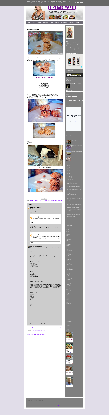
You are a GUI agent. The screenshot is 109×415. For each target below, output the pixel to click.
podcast (67, 274)
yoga (67, 302)
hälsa (67, 253)
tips (67, 289)
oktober (69, 177)
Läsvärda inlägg (71, 22)
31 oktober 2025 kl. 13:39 (38, 261)
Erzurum (31, 299)
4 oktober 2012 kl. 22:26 (36, 207)
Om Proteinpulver (64, 22)
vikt (67, 299)
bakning (67, 228)
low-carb (45, 200)
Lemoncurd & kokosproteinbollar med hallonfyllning (73, 215)
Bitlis (31, 304)
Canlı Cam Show (33, 265)
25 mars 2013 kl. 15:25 (37, 226)
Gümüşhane (32, 302)
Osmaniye (32, 297)
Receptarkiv (39, 22)
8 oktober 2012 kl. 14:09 (43, 217)
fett (67, 240)
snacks (67, 284)
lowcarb (67, 268)
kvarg (67, 262)
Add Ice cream (68, 225)
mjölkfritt (68, 272)
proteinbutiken (68, 277)
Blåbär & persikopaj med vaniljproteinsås (74, 205)
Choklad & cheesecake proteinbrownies (74, 204)
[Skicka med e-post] (41, 199)
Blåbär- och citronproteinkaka (72, 183)
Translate (73, 97)
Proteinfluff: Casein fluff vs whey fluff (76, 146)
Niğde (31, 295)
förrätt (67, 245)
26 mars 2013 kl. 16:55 (43, 235)
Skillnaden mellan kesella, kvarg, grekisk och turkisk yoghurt (74, 137)
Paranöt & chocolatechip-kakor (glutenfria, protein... (74, 200)
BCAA (67, 230)
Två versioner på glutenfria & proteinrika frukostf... (74, 210)
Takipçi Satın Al (33, 274)
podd (67, 275)
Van (31, 303)
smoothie (68, 283)
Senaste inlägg (30, 328)
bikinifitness (68, 231)
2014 (68, 170)
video (67, 298)
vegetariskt (68, 297)
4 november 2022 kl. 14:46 (37, 246)
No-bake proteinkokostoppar (72, 182)
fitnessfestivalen (69, 243)
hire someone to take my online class (37, 249)
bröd (67, 235)
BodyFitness (68, 233)
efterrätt (31, 200)
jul (66, 256)
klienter (67, 259)
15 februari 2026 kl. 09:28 (38, 281)
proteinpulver (54, 200)
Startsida (28, 22)
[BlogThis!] (42, 199)
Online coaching (45, 22)
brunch (67, 234)
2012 (68, 173)
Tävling (67, 293)
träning (67, 290)
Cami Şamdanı (33, 275)
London (67, 265)
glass (67, 249)
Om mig (33, 22)
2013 (68, 171)
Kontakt (77, 22)
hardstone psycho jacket (34, 255)
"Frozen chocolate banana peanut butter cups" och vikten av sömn (76, 152)
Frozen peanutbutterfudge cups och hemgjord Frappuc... (73, 212)
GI (34, 200)
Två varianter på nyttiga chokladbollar (75, 158)
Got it (81, 2)
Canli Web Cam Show (34, 264)
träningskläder (68, 292)
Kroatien (67, 260)
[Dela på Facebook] (45, 199)
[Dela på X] (44, 199)
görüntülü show (37, 285)
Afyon (31, 300)
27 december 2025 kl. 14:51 (38, 271)
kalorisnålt (68, 258)
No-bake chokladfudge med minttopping (74, 189)
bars (67, 229)
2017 (67, 165)
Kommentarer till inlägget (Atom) (39, 330)
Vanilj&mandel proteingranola (72, 194)
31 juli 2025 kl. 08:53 (43, 255)
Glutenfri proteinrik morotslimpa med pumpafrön (73, 203)
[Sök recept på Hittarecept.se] (69, 321)
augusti (69, 181)
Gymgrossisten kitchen (70, 251)
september (69, 179)
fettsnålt (67, 241)
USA (67, 294)
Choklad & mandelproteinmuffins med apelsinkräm (73, 219)
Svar (32, 215)
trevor (31, 246)
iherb (67, 255)
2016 (68, 167)
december (69, 174)
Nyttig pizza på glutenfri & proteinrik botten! (74, 198)
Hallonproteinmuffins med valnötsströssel (74, 188)
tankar (67, 288)
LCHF (67, 263)
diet (67, 238)
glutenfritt (37, 200)
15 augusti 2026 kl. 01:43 (38, 292)
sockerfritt (60, 200)
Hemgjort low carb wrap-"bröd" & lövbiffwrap (73, 208)
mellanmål (50, 200)
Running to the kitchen (54, 58)
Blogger (58, 405)
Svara (31, 212)
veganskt (67, 295)
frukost (67, 244)
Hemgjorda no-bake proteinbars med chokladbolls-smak (76, 140)
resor (67, 280)
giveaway (67, 248)
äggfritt (28, 201)
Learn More (76, 2)
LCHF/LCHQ (41, 200)
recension (68, 279)
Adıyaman (32, 296)
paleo (67, 273)
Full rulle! (69, 185)
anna (31, 207)
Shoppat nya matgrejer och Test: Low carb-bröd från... (74, 197)
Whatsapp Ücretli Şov (34, 266)
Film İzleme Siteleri (34, 276)
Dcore (67, 236)
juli (68, 220)
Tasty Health (35, 217)
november (69, 176)
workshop (68, 300)
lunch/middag (68, 269)
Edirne (31, 298)
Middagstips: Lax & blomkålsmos (72, 193)
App (67, 226)
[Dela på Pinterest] (46, 199)
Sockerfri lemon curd (71, 216)
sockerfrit (68, 285)
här (48, 80)
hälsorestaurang (69, 254)
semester (68, 282)
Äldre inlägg (59, 328)
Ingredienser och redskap (55, 22)
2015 (67, 168)
